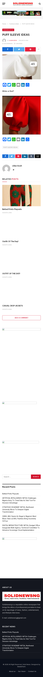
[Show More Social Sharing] (38, 49)
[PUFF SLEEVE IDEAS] (21, 66)
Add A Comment (21, 318)
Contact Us (32, 671)
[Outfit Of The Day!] (21, 227)
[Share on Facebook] (7, 49)
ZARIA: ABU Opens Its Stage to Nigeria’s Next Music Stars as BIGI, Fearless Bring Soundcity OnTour (19, 518)
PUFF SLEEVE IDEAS (10, 147)
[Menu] (3, 3)
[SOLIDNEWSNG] (23, 3)
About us (12, 671)
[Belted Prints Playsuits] (21, 195)
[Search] (39, 3)
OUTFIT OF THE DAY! (11, 273)
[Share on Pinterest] (30, 49)
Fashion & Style (8, 30)
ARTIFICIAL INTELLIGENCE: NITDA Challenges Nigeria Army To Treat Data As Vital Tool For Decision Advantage (19, 500)
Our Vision (22, 671)
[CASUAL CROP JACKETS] (21, 292)
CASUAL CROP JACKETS (12, 305)
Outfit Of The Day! (10, 241)
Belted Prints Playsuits (12, 209)
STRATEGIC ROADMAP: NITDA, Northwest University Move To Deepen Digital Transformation (18, 509)
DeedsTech (21, 666)
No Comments (8, 43)
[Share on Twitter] (19, 49)
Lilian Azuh (13, 40)
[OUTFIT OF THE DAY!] (21, 260)
